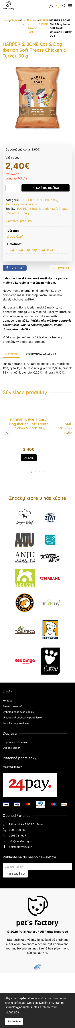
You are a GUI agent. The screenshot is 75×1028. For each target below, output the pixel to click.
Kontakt (7, 700)
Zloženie (12, 354)
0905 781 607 (17, 835)
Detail (29, 458)
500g (19, 250)
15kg (50, 250)
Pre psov (51, 200)
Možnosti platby (12, 766)
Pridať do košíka (45, 188)
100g (10, 250)
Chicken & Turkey (17, 213)
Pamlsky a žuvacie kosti (22, 204)
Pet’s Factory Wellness (16, 723)
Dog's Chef (15, 236)
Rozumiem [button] (14, 1021)
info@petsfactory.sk (21, 841)
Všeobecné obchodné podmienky (23, 717)
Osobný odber (11, 747)
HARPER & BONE (32, 200)
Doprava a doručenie (15, 742)
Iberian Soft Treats (54, 208)
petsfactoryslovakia (20, 846)
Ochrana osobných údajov (18, 711)
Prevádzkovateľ (12, 706)
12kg (41, 250)
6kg (34, 250)
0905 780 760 (17, 829)
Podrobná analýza (41, 354)
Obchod (15, 20)
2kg (27, 250)
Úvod (6, 20)
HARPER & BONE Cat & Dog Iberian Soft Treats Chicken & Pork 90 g (28, 423)
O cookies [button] (12, 1012)
